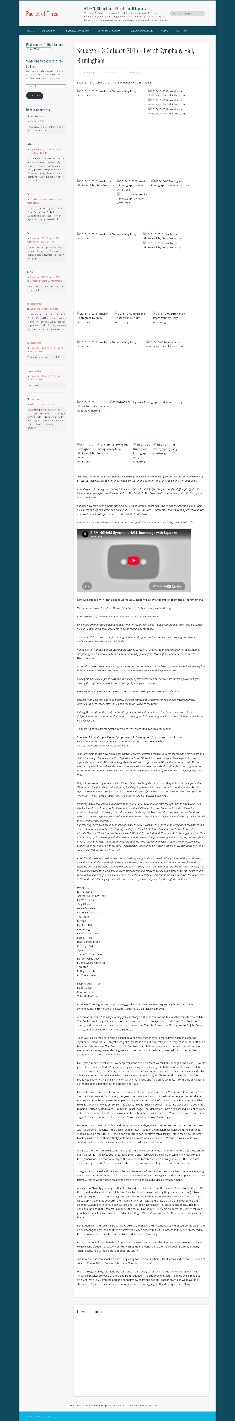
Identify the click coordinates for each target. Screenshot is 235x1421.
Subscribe (34, 95)
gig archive (148, 16)
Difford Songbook (109, 30)
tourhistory (89, 72)
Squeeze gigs (135, 72)
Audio (164, 30)
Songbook (134, 12)
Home (30, 30)
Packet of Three (42, 13)
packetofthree (34, 303)
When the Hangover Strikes (44, 308)
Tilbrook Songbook (140, 30)
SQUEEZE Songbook (77, 30)
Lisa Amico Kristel (35, 370)
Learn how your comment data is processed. (134, 1405)
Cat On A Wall (37, 121)
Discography (50, 30)
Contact (181, 30)
